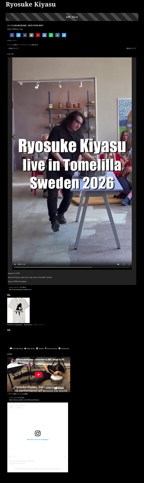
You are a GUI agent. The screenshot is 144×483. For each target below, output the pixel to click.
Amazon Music (52, 348)
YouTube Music (17, 348)
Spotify (41, 348)
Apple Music (30, 348)
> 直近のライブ (13, 48)
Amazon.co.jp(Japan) (14, 325)
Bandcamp (28, 325)
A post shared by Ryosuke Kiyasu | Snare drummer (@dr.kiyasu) (38, 469)
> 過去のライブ (130, 48)
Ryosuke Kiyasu (31, 4)
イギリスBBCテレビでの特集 (17, 394)
